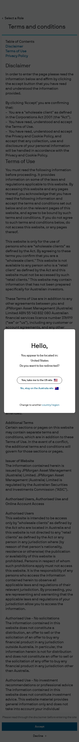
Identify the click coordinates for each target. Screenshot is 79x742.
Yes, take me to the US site (36, 380)
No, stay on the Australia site (36, 388)
